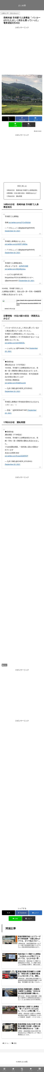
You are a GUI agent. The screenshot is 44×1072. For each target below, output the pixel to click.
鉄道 (5, 665)
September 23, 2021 (12, 231)
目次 (19, 186)
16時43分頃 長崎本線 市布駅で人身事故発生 (22, 190)
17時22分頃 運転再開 (14, 196)
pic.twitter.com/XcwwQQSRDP (16, 456)
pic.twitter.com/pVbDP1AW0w (16, 244)
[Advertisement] (22, 50)
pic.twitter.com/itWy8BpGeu (15, 269)
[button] (28, 124)
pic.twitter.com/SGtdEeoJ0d (15, 383)
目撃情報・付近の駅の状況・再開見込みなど (22, 193)
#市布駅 (25, 266)
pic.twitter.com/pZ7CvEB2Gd (20, 222)
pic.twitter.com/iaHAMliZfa (15, 343)
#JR (20, 266)
